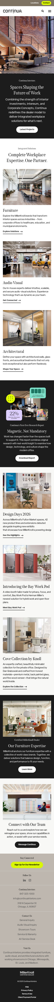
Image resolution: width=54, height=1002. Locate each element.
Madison (33, 963)
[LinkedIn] (24, 880)
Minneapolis (43, 959)
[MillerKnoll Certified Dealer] (27, 973)
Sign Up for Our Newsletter (27, 865)
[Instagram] (30, 880)
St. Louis (19, 963)
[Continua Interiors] (13, 11)
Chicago (32, 959)
